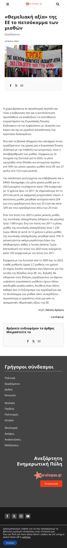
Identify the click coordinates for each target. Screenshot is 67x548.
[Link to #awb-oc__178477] (8, 4)
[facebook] (7, 516)
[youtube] (28, 516)
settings (26, 537)
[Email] (22, 86)
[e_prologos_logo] (33, 2)
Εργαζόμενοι (12, 34)
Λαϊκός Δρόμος (54, 310)
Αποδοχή (10, 542)
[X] (16, 86)
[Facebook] (10, 86)
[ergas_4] (33, 46)
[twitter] (14, 516)
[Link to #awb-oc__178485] (58, 4)
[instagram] (21, 516)
